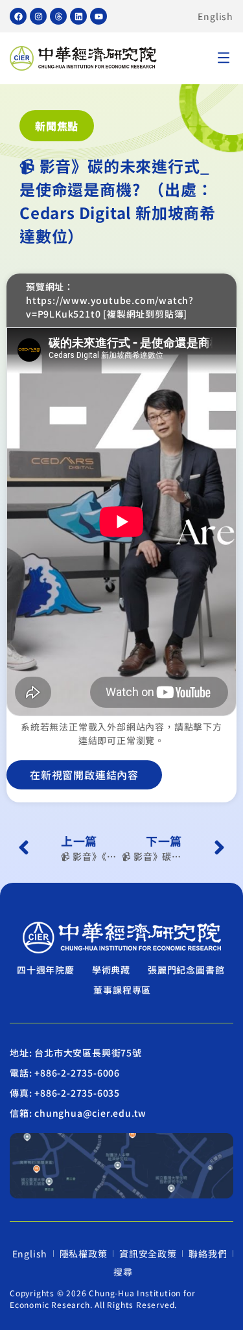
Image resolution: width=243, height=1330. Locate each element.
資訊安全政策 (148, 1253)
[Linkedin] (78, 16)
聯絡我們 (208, 1253)
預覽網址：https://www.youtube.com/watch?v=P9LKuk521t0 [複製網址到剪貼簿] (110, 300)
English (215, 16)
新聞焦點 (56, 126)
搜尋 (123, 1271)
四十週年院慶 (46, 969)
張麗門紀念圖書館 (186, 969)
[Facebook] (18, 16)
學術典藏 (111, 969)
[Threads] (58, 16)
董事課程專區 (122, 989)
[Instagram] (38, 16)
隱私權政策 (84, 1253)
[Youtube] (98, 16)
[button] (223, 58)
